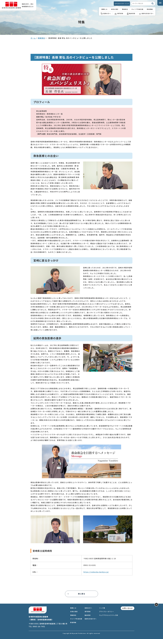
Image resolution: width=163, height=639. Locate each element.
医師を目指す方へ (148, 13)
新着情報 (150, 9)
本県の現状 (114, 9)
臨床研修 (132, 13)
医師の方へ (107, 13)
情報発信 (125, 9)
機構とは (104, 9)
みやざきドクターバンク (122, 3)
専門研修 (120, 13)
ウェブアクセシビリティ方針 (108, 615)
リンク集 (102, 608)
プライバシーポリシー (106, 611)
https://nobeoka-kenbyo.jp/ (96, 572)
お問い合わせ (127, 608)
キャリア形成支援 (137, 9)
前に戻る (81, 594)
